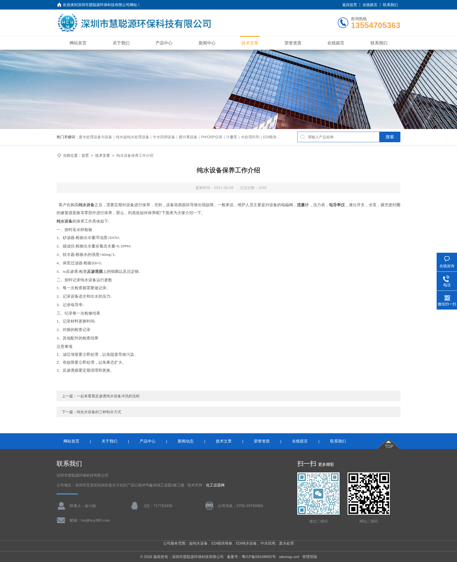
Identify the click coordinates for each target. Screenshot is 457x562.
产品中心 (164, 43)
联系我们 (390, 5)
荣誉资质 (293, 43)
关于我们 (121, 43)
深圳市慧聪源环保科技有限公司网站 (107, 5)
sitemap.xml (289, 557)
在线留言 (370, 5)
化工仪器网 (215, 485)
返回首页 (349, 5)
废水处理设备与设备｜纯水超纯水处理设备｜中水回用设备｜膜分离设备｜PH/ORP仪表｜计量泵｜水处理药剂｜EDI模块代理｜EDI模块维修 (194, 137)
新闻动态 (186, 441)
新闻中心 (207, 43)
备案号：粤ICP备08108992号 (251, 557)
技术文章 (249, 43)
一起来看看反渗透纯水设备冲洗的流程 (108, 396)
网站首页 (78, 43)
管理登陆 (309, 557)
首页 (85, 155)
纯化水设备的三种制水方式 (99, 412)
